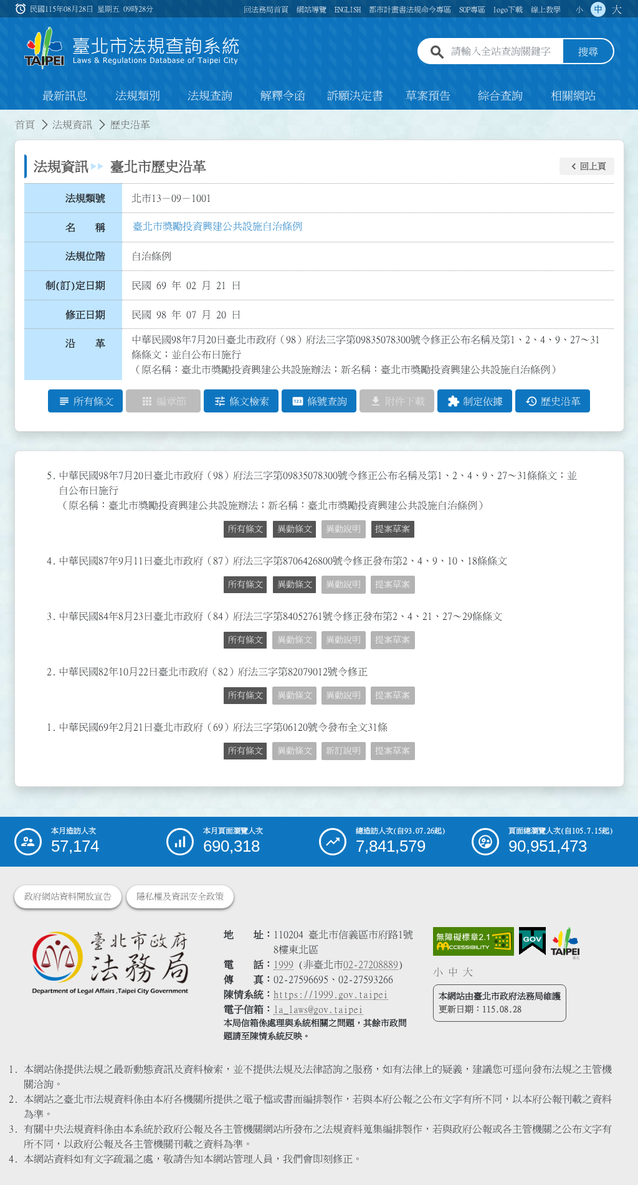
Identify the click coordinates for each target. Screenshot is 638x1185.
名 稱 (85, 227)
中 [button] (598, 9)
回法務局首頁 (266, 9)
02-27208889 (370, 964)
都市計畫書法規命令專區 (410, 9)
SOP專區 (472, 9)
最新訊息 (64, 96)
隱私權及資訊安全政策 (180, 896)
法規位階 (85, 256)
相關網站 (573, 96)
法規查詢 (210, 96)
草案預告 (428, 96)
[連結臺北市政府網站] (565, 943)
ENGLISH (348, 9)
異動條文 (294, 529)
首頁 (25, 125)
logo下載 (508, 9)
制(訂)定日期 (75, 285)
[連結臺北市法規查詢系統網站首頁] (132, 48)
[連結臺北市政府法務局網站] (109, 962)
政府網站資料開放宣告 (68, 896)
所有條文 (245, 529)
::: (7, 117)
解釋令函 (282, 96)
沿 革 (85, 343)
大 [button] (617, 9)
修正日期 (85, 315)
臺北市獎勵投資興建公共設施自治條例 (217, 226)
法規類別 (137, 96)
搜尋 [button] (588, 52)
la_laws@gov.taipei (318, 1009)
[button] (586, 166)
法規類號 (85, 198)
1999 (283, 964)
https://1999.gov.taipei (331, 994)
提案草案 (392, 529)
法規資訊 (72, 125)
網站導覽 (311, 9)
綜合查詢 (500, 96)
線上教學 (546, 9)
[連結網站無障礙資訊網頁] (473, 941)
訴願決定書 (355, 96)
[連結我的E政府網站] (532, 941)
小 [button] (579, 9)
